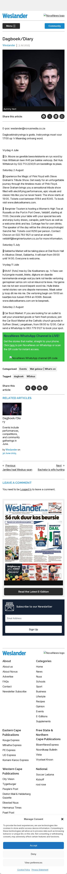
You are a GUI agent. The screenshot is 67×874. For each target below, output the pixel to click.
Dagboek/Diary (11, 420)
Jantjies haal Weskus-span (17, 469)
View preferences (33, 862)
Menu (7, 26)
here (12, 345)
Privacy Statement (40, 870)
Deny (33, 854)
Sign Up (33, 629)
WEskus (31, 376)
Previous (10, 465)
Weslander (8, 45)
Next (59, 465)
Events (23, 369)
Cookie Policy (23, 870)
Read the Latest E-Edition (33, 591)
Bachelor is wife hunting (51, 469)
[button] (62, 819)
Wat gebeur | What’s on (43, 369)
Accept (33, 845)
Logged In (26, 489)
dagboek (19, 376)
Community (54, 26)
